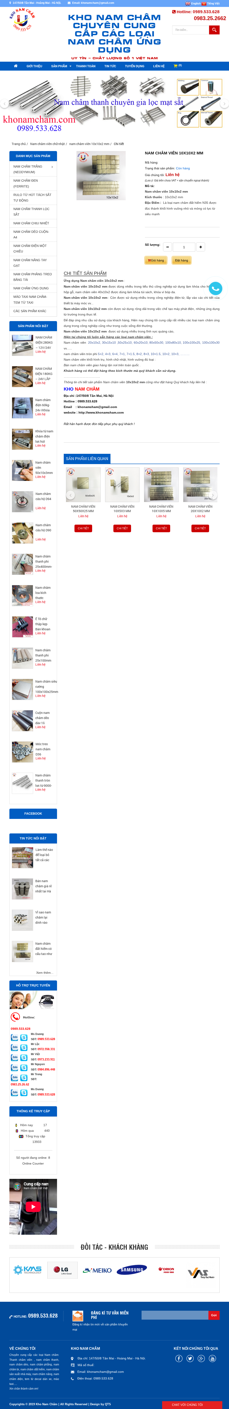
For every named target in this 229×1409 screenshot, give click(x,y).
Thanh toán (85, 66)
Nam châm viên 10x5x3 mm (122, 508)
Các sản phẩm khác (29, 311)
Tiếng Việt (213, 3)
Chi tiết (83, 528)
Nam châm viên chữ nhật (47, 144)
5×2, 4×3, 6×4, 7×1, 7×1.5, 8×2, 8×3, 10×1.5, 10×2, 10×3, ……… (144, 354)
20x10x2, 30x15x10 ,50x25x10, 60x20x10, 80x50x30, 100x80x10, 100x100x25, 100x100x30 (153, 342)
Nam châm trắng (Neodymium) (27, 169)
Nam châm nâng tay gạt (30, 262)
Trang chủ (19, 144)
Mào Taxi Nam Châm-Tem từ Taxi (30, 299)
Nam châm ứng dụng (31, 288)
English (196, 3)
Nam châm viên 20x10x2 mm (200, 508)
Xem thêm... (44, 972)
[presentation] (4, 103)
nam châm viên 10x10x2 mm (89, 144)
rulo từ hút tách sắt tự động (32, 197)
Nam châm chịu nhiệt (31, 223)
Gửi (214, 1315)
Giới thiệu (34, 66)
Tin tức (110, 66)
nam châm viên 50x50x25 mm (83, 508)
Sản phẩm (59, 66)
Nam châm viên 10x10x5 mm (161, 508)
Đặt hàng (181, 260)
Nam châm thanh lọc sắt (31, 211)
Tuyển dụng (134, 66)
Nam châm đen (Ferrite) (25, 183)
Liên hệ (159, 66)
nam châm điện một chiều (30, 248)
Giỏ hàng (157, 260)
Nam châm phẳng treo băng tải (32, 277)
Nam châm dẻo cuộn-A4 (31, 234)
